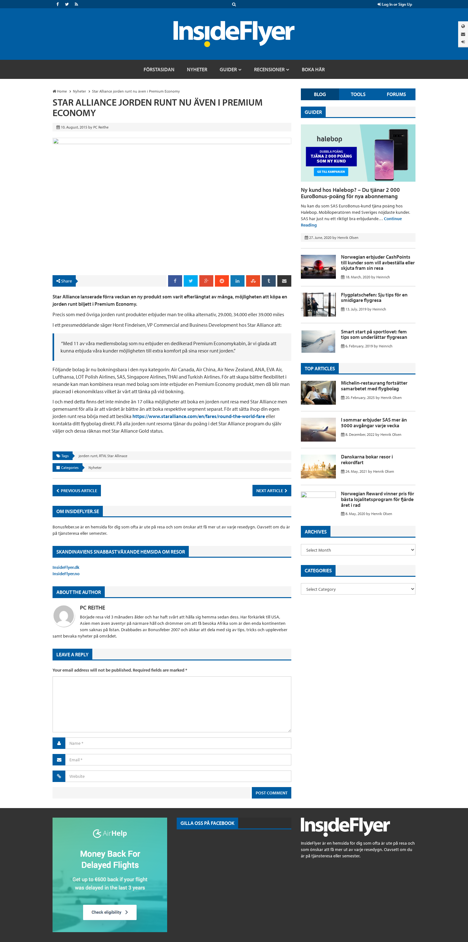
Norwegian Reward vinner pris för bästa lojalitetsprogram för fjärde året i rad (377, 499)
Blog (320, 94)
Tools (358, 94)
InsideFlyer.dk (66, 567)
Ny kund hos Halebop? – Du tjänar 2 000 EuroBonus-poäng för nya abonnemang (350, 193)
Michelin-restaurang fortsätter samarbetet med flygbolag (374, 386)
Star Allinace (117, 455)
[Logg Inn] (463, 42)
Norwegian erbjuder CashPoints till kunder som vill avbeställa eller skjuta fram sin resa (378, 262)
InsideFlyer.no (66, 573)
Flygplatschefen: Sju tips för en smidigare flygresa (374, 297)
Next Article (270, 490)
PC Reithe (92, 607)
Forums (396, 94)
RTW (102, 455)
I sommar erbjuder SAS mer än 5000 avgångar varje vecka (374, 422)
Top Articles (320, 368)
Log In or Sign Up (396, 4)
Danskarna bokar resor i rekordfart (367, 459)
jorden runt (88, 455)
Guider (313, 112)
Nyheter (95, 467)
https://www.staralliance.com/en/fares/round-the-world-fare (198, 416)
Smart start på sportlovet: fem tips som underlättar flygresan (374, 334)
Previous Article (78, 490)
